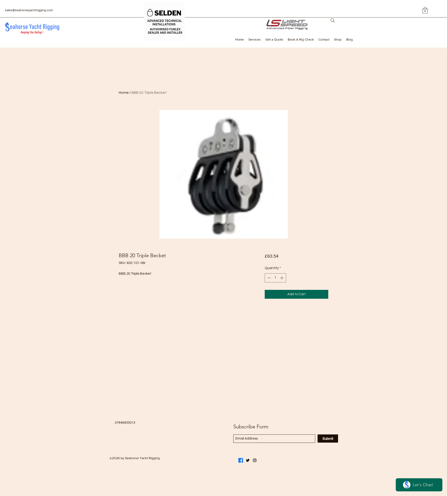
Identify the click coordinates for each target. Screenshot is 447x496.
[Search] (333, 20)
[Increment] (282, 278)
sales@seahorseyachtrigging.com (29, 10)
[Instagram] (254, 460)
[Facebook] (240, 460)
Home (124, 92)
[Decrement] (268, 278)
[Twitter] (247, 460)
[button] (425, 10)
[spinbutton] (275, 278)
